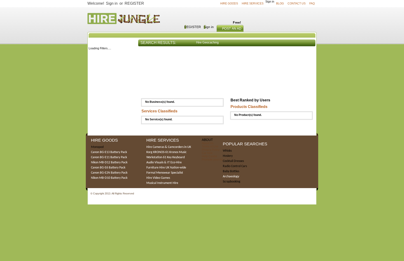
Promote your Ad (212, 159)
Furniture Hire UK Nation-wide (166, 167)
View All (307, 54)
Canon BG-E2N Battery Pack (109, 173)
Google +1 (140, 194)
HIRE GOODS (229, 3)
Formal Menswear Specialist (164, 173)
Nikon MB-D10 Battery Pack (109, 178)
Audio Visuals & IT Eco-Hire (164, 162)
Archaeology (231, 176)
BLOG (280, 3)
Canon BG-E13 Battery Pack (109, 152)
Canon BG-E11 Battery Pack (109, 157)
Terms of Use (210, 146)
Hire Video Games (158, 178)
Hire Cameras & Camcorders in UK (168, 147)
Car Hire (207, 153)
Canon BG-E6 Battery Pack (108, 167)
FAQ (312, 3)
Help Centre (209, 156)
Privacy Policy (211, 149)
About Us (207, 143)
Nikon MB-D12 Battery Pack (109, 162)
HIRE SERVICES (252, 3)
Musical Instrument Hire (162, 183)
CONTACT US (297, 3)
